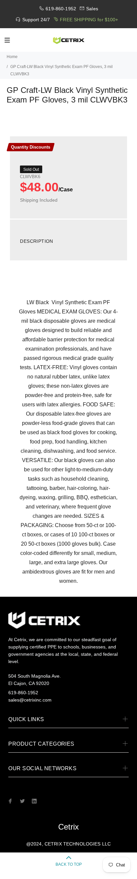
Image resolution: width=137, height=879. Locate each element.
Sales (92, 8)
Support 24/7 (36, 19)
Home (12, 56)
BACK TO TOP (69, 864)
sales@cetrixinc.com (30, 700)
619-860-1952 (61, 8)
